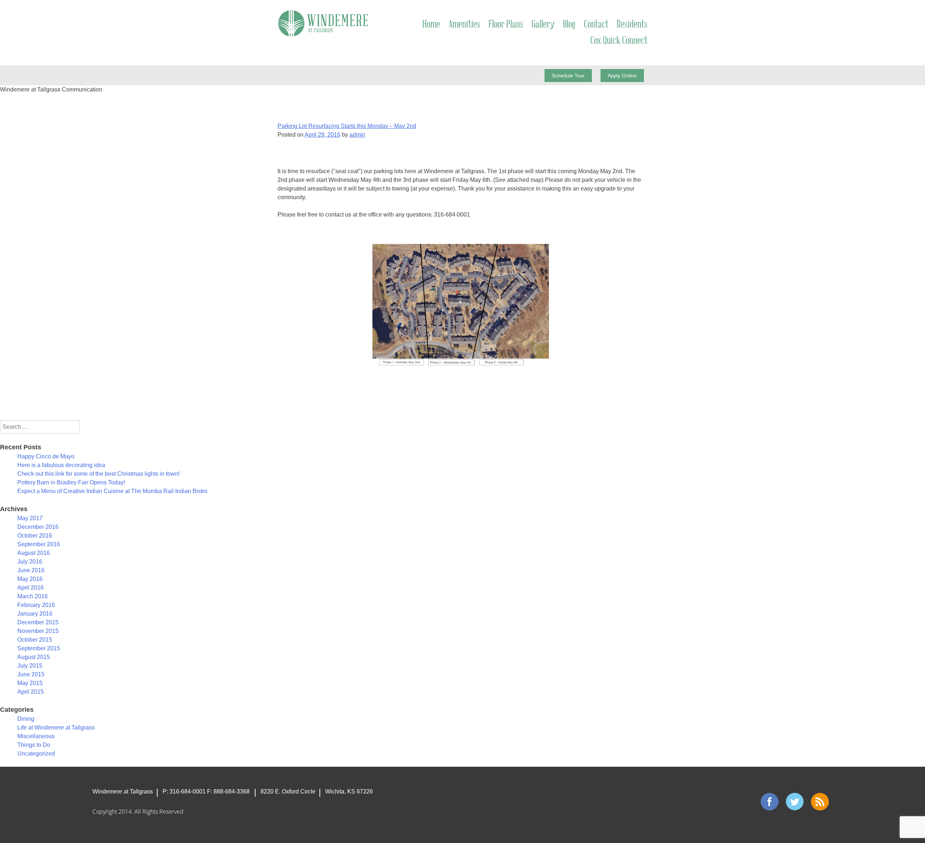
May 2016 (30, 579)
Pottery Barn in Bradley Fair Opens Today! (71, 482)
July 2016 (29, 562)
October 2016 (34, 535)
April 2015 (30, 692)
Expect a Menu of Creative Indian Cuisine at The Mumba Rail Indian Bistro (112, 491)
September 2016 (38, 544)
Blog (569, 24)
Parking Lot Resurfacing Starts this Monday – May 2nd (347, 126)
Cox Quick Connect (619, 41)
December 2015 (38, 622)
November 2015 (38, 631)
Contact (596, 24)
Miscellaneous (36, 736)
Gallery (543, 24)
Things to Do (33, 745)
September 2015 (38, 648)
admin (357, 135)
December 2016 (38, 527)
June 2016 (30, 570)
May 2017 (30, 518)
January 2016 (34, 614)
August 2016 (33, 553)
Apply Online (622, 75)
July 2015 (29, 666)
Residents (632, 24)
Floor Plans (506, 24)
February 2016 (36, 605)
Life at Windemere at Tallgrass (56, 727)
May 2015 (30, 683)
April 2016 (30, 588)
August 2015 (33, 657)
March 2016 (32, 596)
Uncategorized (36, 753)
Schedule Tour (568, 75)
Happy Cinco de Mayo (45, 456)
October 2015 (34, 640)
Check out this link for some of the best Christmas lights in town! (98, 474)
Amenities (464, 24)
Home (431, 24)
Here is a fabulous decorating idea (61, 465)
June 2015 (30, 674)
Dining (25, 719)
